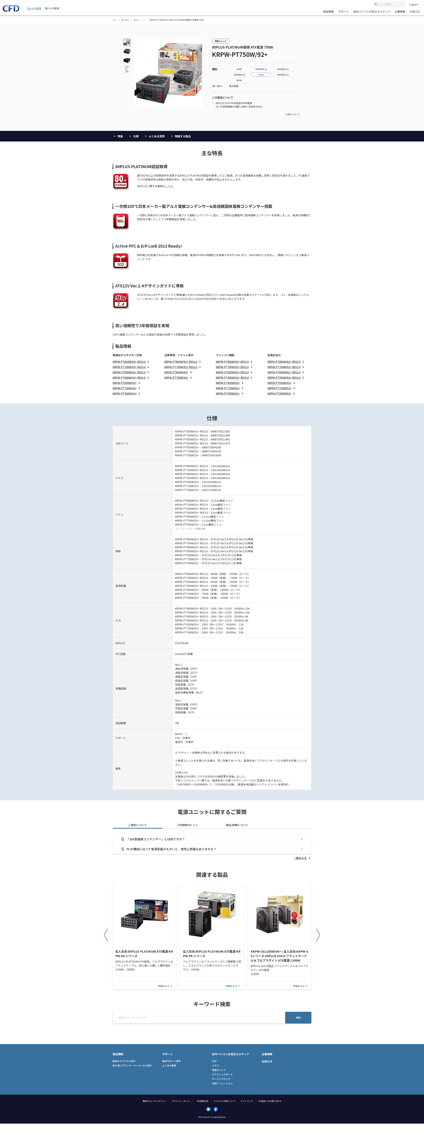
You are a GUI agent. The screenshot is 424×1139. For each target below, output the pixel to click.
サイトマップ (247, 1101)
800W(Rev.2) (283, 74)
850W (239, 80)
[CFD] (11, 10)
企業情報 (400, 11)
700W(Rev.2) (239, 74)
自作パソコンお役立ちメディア (371, 11)
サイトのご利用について (225, 1101)
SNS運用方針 (202, 1101)
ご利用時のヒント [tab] (187, 825)
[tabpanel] (212, 847)
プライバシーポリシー (181, 1101)
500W (239, 69)
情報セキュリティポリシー (154, 1101)
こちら (169, 186)
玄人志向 (233, 85)
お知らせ (415, 11)
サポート (343, 11)
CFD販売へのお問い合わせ (270, 1101)
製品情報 (328, 11)
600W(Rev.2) (283, 69)
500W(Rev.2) (261, 69)
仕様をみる (291, 114)
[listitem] (131, 362)
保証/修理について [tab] (237, 825)
